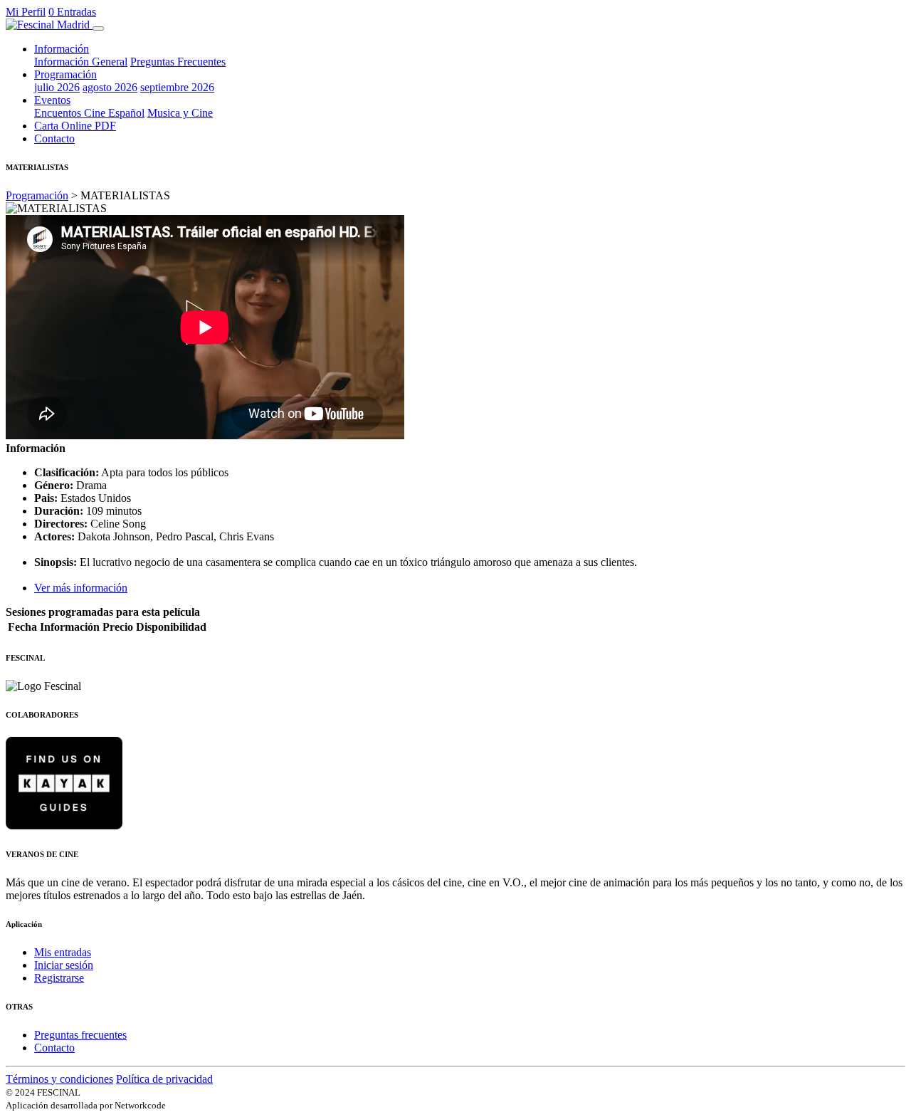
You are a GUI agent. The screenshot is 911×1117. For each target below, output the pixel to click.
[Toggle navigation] (98, 28)
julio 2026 (57, 87)
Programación (37, 195)
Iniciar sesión (63, 965)
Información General (80, 62)
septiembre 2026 (177, 87)
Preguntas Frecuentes (178, 62)
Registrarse (59, 978)
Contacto (54, 138)
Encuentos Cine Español (89, 113)
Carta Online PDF (75, 126)
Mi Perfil (26, 12)
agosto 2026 (110, 87)
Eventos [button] (52, 100)
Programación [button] (65, 74)
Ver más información (80, 588)
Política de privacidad (164, 1079)
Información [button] (61, 49)
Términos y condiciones (59, 1079)
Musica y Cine (180, 113)
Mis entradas (62, 952)
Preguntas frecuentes (80, 1035)
